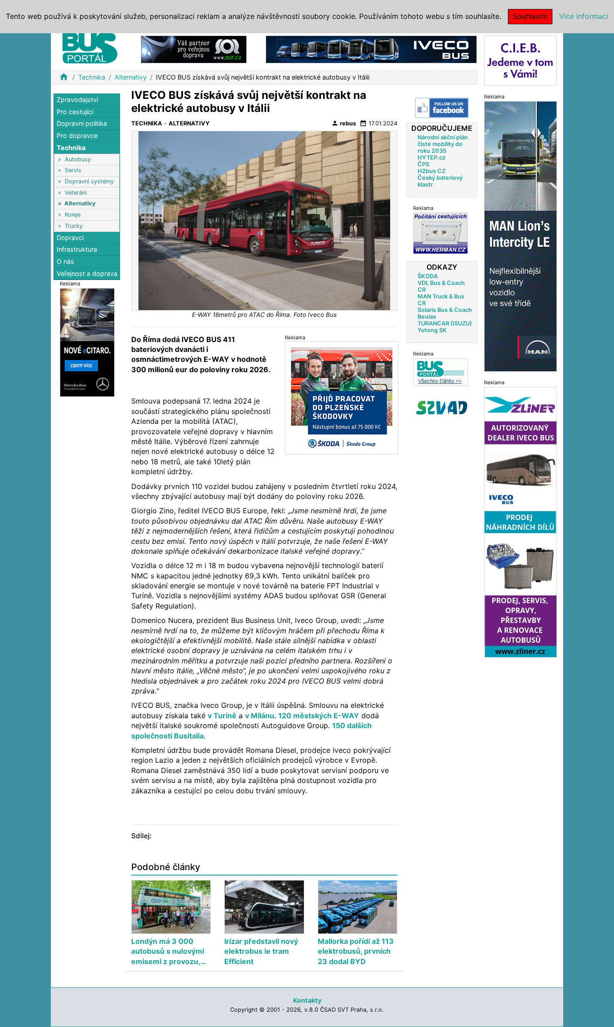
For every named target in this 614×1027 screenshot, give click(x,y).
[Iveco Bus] (371, 48)
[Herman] (440, 233)
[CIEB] (520, 60)
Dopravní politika (82, 123)
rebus (343, 123)
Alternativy (131, 77)
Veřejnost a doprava (87, 273)
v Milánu (259, 715)
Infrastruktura (77, 249)
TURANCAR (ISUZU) (445, 323)
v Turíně (222, 715)
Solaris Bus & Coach (445, 310)
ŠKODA (428, 276)
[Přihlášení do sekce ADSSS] (442, 407)
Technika (91, 77)
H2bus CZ (431, 171)
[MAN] (520, 235)
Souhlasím (530, 16)
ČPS (423, 164)
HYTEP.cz (431, 157)
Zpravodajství (77, 99)
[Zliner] (520, 521)
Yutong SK (432, 330)
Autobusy (78, 159)
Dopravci (70, 237)
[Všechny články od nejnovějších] (440, 372)
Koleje (72, 214)
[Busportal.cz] (90, 46)
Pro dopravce (77, 135)
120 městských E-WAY (318, 715)
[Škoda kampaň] (341, 397)
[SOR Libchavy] (194, 48)
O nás (65, 261)
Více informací (583, 16)
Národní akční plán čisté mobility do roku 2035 (443, 144)
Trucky (74, 225)
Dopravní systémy (89, 181)
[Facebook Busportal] (442, 107)
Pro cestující (75, 112)
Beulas (427, 316)
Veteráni (76, 192)
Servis (73, 170)
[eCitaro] (87, 341)
